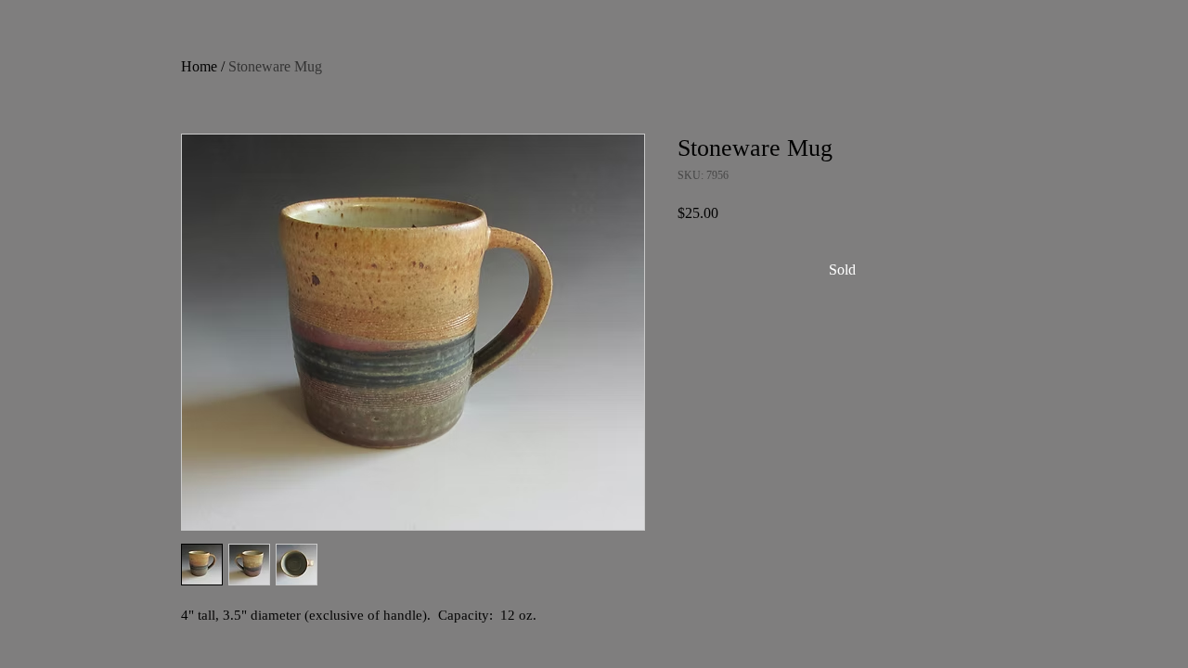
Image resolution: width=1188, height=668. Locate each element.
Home (199, 66)
